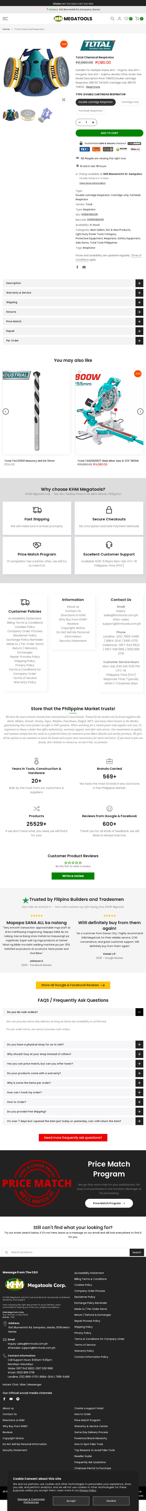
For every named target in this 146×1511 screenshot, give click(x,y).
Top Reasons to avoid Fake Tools (94, 1450)
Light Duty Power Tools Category (96, 234)
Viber (23, 1384)
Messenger (34, 1384)
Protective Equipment (89, 238)
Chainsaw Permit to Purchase (92, 1468)
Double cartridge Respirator (96, 102)
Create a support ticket (89, 1408)
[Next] (140, 411)
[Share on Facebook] (77, 267)
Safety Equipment (129, 238)
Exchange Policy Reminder (24, 640)
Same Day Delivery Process (91, 1432)
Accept (71, 1501)
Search (136, 1252)
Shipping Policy (24, 661)
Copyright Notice (73, 628)
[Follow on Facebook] (4, 1399)
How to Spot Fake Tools (88, 1444)
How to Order (82, 1414)
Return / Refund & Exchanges (24, 650)
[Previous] (6, 411)
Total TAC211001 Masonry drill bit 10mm (29, 460)
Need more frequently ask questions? (73, 1138)
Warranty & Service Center (91, 1426)
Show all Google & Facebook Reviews (70, 985)
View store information (92, 183)
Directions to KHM (73, 615)
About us (73, 607)
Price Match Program (107, 1203)
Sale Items (82, 242)
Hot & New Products (118, 230)
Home (6, 29)
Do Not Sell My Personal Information (72, 634)
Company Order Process (24, 631)
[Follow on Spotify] (17, 1399)
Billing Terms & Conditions (25, 623)
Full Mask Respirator (91, 110)
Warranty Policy (25, 682)
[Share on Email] (84, 267)
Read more (93, 87)
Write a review (73, 876)
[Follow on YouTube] (11, 1399)
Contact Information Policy (91, 1357)
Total (89, 204)
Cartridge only (130, 102)
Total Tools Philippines (103, 242)
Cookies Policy (25, 627)
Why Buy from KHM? (73, 619)
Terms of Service (25, 678)
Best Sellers (98, 230)
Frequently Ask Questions (90, 1462)
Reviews (73, 624)
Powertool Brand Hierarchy (90, 1438)
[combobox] (70, 1252)
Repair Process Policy (25, 657)
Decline (111, 1501)
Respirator (89, 209)
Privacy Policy (88, 1490)
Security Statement (73, 641)
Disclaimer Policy (25, 635)
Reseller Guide (83, 1456)
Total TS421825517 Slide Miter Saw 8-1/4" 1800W (108, 460)
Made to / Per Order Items (24, 644)
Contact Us (73, 611)
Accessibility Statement (24, 618)
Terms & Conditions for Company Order (25, 671)
